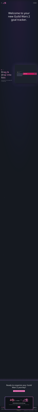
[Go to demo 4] (3, 223)
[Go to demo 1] (1, 223)
